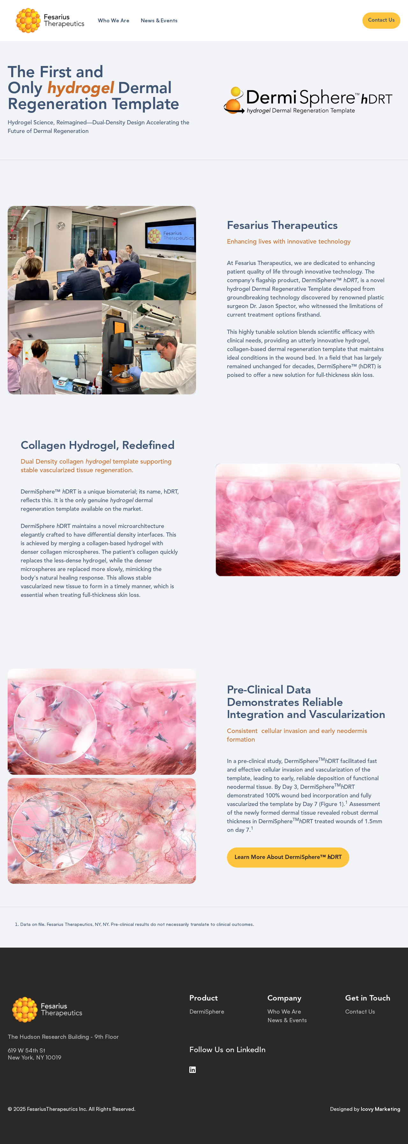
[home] (50, 20)
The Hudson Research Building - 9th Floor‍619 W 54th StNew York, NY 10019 (63, 1047)
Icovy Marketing (380, 1109)
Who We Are (113, 20)
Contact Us (360, 1011)
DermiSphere (206, 1011)
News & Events (159, 20)
